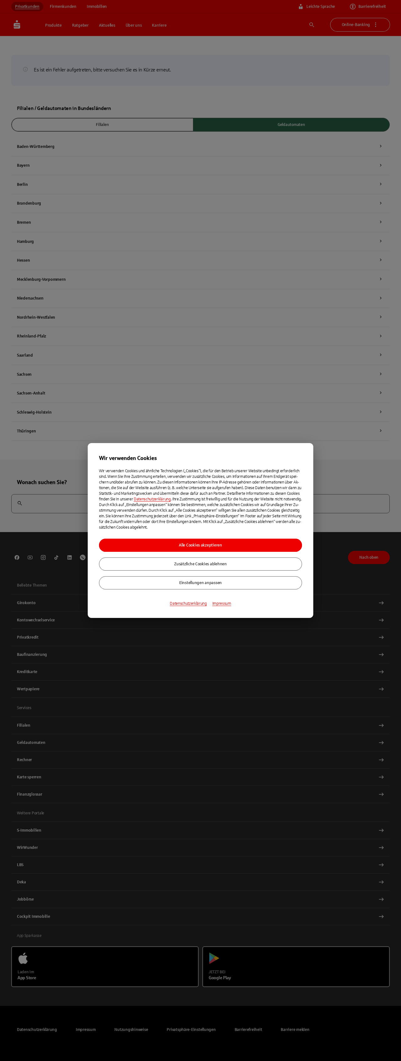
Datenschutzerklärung (152, 499)
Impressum (221, 603)
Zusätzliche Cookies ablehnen (200, 564)
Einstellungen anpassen (200, 583)
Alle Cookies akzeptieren (200, 545)
